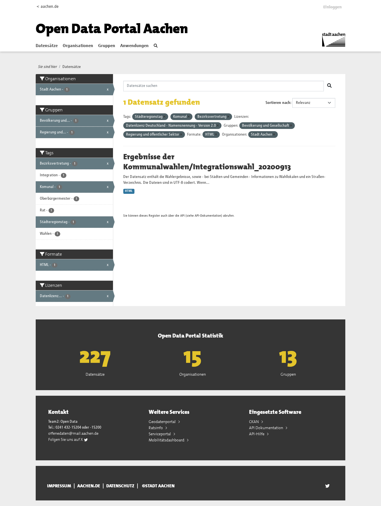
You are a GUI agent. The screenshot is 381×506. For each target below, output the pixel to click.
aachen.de (88, 485)
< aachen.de (48, 6)
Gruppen (106, 46)
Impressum (59, 485)
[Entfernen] (164, 116)
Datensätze (47, 46)
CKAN (254, 421)
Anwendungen (134, 46)
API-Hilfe (257, 433)
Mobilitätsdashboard (167, 440)
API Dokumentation (266, 427)
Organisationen (78, 46)
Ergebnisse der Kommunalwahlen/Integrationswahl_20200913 (207, 162)
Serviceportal (160, 433)
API (182, 215)
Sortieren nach (278, 103)
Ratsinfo (156, 427)
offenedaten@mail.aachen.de (73, 433)
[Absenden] (329, 86)
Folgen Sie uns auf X (66, 439)
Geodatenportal (163, 421)
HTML (128, 191)
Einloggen (332, 7)
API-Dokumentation (208, 215)
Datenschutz (120, 485)
